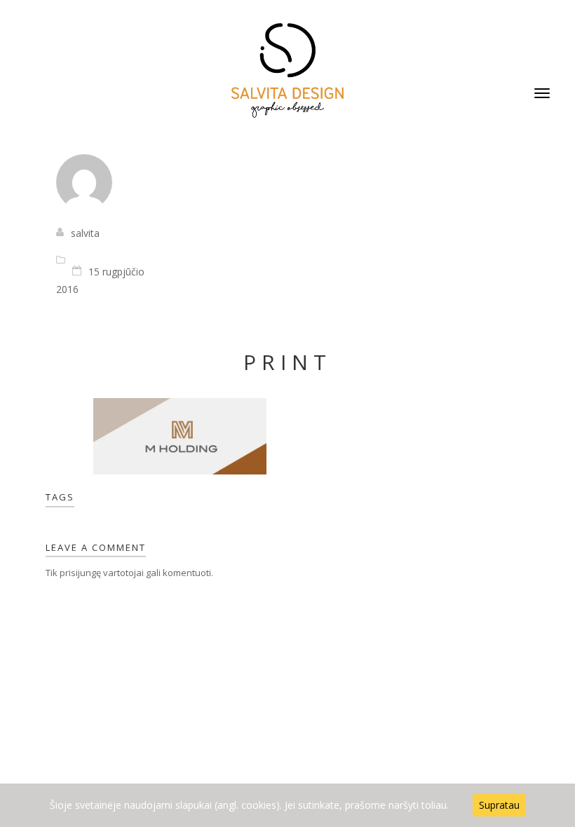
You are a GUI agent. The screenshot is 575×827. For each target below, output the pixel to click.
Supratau (499, 805)
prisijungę (80, 572)
